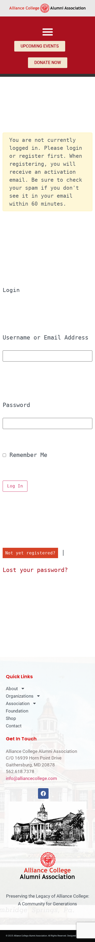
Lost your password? (35, 570)
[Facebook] (43, 793)
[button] (47, 31)
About (12, 688)
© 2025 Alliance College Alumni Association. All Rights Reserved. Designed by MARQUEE (47, 936)
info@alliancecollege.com (31, 778)
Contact (14, 725)
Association (18, 703)
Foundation (17, 711)
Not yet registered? (30, 552)
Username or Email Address (45, 338)
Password (16, 405)
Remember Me (26, 455)
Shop (11, 718)
